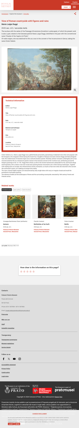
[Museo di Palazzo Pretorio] (6, 5)
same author (16, 190)
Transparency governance (9, 340)
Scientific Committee (8, 328)
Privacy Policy (6, 369)
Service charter (6, 347)
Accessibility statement (9, 365)
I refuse (17, 424)
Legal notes (5, 376)
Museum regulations (8, 343)
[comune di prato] (17, 390)
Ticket (65, 7)
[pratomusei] (64, 390)
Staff (3, 324)
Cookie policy (6, 372)
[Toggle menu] (74, 7)
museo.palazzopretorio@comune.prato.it (17, 310)
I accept (11, 424)
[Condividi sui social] (75, 13)
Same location (26, 190)
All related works (6, 190)
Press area (5, 314)
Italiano (66, 2)
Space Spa (58, 397)
